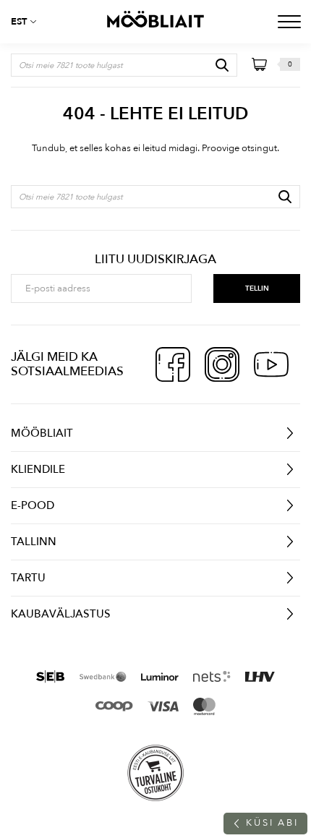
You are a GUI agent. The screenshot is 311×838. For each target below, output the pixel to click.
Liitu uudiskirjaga (155, 259)
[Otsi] (222, 65)
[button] (29, 22)
